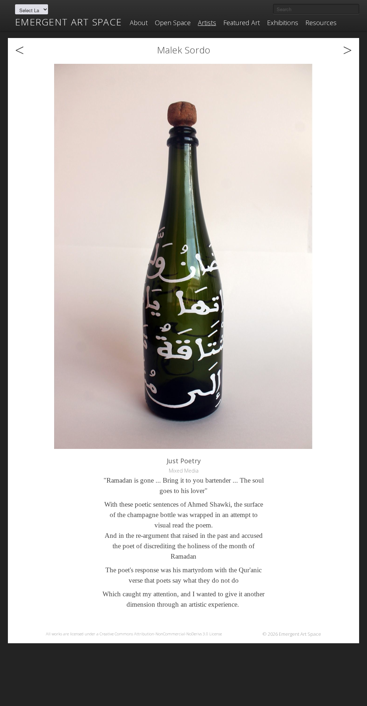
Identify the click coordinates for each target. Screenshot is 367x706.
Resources (321, 22)
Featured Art (241, 22)
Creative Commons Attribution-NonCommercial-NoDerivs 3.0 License (161, 633)
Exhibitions (282, 22)
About (139, 22)
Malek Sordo (183, 49)
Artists (207, 22)
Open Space (173, 22)
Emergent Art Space (68, 22)
